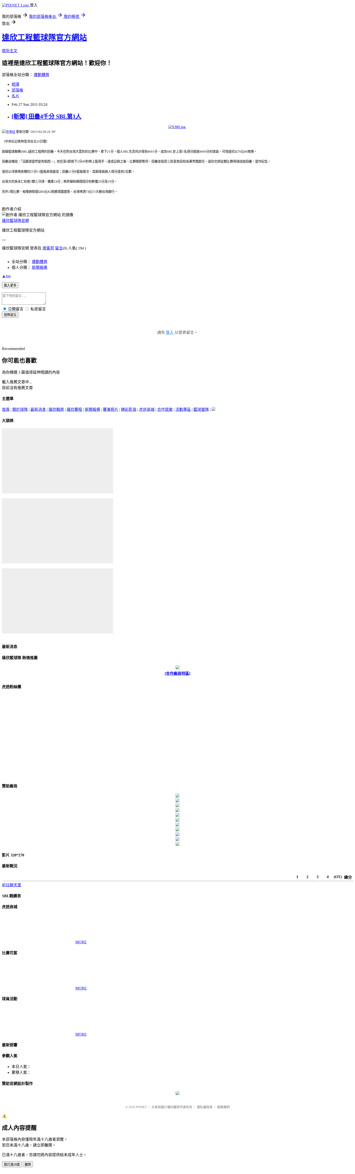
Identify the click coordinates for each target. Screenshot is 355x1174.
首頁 (6, 409)
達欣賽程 (74, 409)
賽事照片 (110, 409)
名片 (15, 96)
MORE (81, 942)
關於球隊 (20, 409)
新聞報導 (39, 267)
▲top (6, 276)
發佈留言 (10, 315)
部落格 (17, 90)
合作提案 (165, 409)
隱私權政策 (205, 1107)
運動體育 (41, 75)
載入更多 (10, 285)
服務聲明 (223, 1107)
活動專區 (183, 409)
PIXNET (141, 1107)
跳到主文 (9, 51)
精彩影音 (128, 409)
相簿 (15, 84)
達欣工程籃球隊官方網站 (44, 37)
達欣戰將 (56, 409)
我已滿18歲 (12, 1164)
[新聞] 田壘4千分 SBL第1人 (46, 116)
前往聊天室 (11, 885)
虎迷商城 (147, 409)
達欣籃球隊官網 (15, 221)
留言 (59, 248)
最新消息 (38, 409)
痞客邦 (48, 248)
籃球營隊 (201, 409)
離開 (28, 1164)
